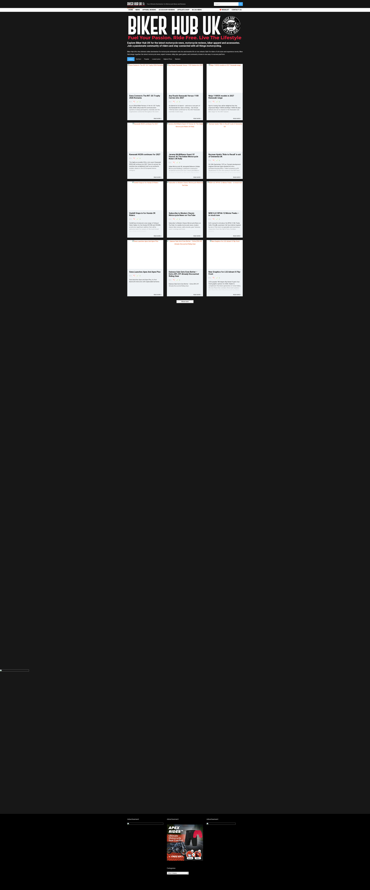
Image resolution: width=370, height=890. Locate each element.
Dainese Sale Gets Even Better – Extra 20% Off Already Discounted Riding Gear (184, 274)
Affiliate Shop (183, 10)
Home (130, 10)
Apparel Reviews (149, 10)
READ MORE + (158, 118)
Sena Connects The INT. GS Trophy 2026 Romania (144, 97)
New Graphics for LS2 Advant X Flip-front (225, 273)
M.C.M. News (197, 10)
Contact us (237, 10)
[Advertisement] (185, 654)
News (137, 10)
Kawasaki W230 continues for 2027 (144, 154)
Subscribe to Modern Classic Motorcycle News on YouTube (182, 214)
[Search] (240, 4)
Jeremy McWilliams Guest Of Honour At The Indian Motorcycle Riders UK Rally (183, 156)
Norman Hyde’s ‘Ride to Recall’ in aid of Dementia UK (225, 155)
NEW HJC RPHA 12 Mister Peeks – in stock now (224, 214)
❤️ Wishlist (224, 10)
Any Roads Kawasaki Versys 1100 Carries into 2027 (183, 97)
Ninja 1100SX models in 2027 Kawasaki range (221, 97)
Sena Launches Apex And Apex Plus (145, 272)
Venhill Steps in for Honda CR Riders (142, 214)
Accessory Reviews (167, 10)
